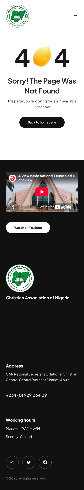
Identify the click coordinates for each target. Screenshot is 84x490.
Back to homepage (42, 122)
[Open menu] (75, 16)
